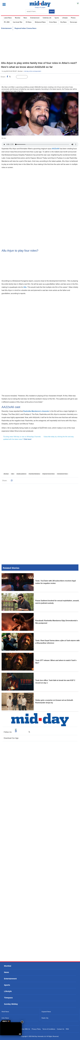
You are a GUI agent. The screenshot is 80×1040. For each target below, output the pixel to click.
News (25, 18)
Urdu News (5, 1018)
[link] (5, 1021)
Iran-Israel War (17, 22)
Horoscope (73, 22)
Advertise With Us (24, 1029)
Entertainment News (62, 473)
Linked (13, 77)
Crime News (53, 22)
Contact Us (60, 1029)
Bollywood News (40, 22)
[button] (8, 4)
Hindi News (5, 1011)
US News (28, 22)
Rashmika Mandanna (34, 473)
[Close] (22, 1022)
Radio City (45, 1018)
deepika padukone (21, 473)
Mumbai (17, 18)
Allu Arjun (6, 473)
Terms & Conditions (48, 1029)
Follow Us (23, 77)
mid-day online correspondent (32, 71)
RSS (67, 1029)
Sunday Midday (11, 1004)
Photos (73, 18)
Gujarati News (46, 1011)
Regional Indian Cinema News (25, 28)
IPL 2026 (6, 22)
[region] (40, 46)
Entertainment (34, 18)
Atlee (12, 473)
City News (63, 22)
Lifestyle (65, 18)
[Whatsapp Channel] (16, 81)
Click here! (27, 439)
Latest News (8, 18)
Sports (57, 18)
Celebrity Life (47, 18)
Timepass (8, 998)
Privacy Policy (36, 1029)
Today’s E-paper (40, 7)
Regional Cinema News (48, 473)
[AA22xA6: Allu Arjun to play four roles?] (11, 1028)
